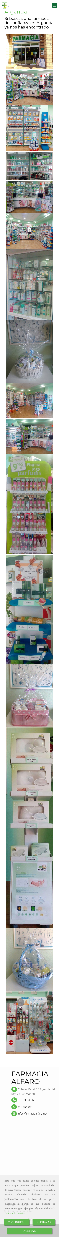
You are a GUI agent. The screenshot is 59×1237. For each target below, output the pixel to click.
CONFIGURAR (17, 1222)
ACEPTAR (29, 1230)
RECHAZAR (44, 1222)
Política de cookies (15, 1213)
